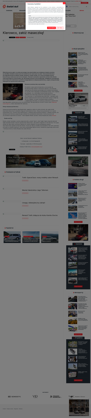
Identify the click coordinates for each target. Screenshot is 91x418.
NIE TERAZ (59, 27)
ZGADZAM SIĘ (51, 27)
